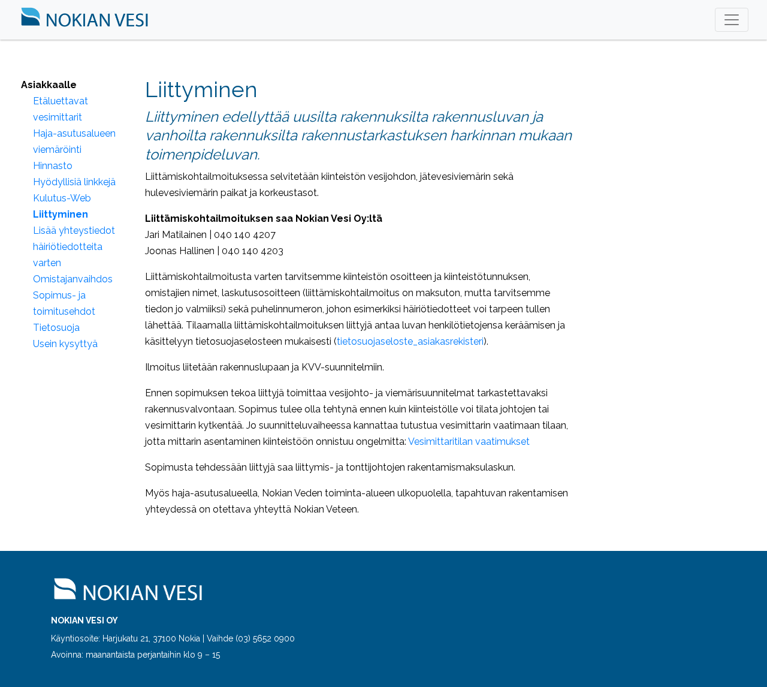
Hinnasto (53, 165)
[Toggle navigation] (731, 20)
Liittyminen (60, 214)
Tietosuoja (56, 327)
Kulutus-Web (62, 198)
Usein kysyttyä (65, 343)
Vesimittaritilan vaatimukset (469, 441)
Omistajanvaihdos (73, 279)
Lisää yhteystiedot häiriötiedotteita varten (74, 247)
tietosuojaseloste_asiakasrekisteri (410, 341)
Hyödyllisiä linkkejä (74, 182)
